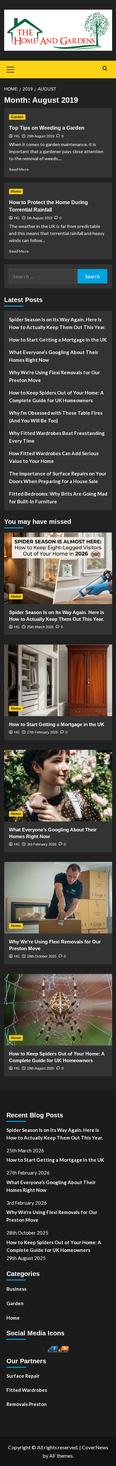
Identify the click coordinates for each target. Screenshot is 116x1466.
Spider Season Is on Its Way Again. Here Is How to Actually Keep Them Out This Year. (57, 323)
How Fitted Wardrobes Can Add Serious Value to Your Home (54, 457)
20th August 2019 (40, 136)
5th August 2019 (39, 218)
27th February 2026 (42, 732)
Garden (17, 117)
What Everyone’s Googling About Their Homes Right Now (53, 356)
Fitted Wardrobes (26, 1390)
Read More (19, 169)
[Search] (105, 68)
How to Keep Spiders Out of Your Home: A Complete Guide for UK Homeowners (56, 396)
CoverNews (95, 1447)
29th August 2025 (40, 1068)
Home (16, 191)
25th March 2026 (40, 627)
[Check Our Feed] (63, 1348)
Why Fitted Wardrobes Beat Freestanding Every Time (57, 437)
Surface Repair (23, 1376)
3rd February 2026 (41, 844)
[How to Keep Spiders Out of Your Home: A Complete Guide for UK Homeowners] (58, 1009)
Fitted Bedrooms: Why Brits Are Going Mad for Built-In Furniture (58, 497)
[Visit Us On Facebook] (52, 1348)
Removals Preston (26, 1404)
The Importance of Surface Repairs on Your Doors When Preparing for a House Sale (57, 477)
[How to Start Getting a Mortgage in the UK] (58, 680)
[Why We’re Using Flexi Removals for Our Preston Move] (58, 897)
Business (16, 1289)
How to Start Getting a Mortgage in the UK (58, 340)
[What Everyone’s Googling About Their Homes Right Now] (58, 785)
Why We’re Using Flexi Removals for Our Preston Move (54, 376)
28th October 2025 (41, 956)
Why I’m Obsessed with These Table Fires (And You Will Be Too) (55, 416)
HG (17, 136)
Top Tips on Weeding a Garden (46, 128)
